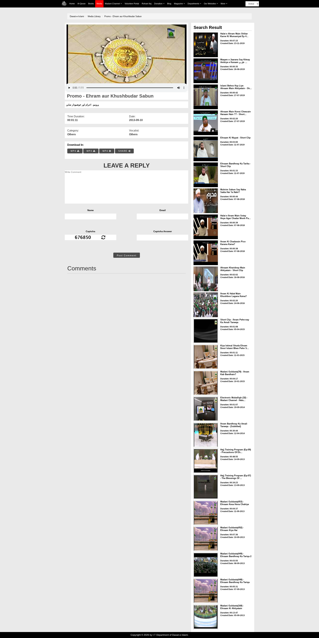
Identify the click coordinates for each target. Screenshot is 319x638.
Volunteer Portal (132, 3)
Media (99, 3)
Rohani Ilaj (147, 3)
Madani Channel (112, 3)
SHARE (123, 151)
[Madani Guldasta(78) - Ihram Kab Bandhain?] (205, 382)
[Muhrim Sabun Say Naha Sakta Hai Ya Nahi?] (205, 200)
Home (72, 3)
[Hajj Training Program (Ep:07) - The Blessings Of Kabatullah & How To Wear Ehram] (205, 486)
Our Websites (210, 3)
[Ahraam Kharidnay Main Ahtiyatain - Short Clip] (205, 278)
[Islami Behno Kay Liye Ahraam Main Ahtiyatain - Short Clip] (205, 96)
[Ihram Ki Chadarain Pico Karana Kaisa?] (205, 252)
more (223, 3)
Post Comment (126, 255)
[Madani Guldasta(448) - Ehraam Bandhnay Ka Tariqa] (205, 590)
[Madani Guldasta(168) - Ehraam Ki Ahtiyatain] (205, 616)
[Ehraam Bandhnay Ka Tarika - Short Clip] (205, 174)
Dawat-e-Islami (77, 16)
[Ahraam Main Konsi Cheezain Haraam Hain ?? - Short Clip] (205, 122)
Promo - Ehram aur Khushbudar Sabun (123, 16)
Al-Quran (81, 3)
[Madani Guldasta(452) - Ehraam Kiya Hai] (205, 538)
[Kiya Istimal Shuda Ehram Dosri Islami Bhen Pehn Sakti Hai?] (205, 356)
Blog (169, 3)
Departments (194, 3)
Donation (158, 3)
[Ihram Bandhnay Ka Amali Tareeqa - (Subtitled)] (205, 434)
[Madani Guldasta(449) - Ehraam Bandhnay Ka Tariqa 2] (205, 564)
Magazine (178, 3)
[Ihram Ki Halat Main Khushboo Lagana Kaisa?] (205, 304)
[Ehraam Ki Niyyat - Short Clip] (205, 148)
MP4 (74, 151)
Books (91, 3)
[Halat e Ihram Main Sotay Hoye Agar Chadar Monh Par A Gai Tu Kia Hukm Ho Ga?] (205, 226)
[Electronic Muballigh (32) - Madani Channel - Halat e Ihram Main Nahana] (205, 408)
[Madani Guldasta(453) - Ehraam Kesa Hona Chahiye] (205, 512)
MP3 (90, 151)
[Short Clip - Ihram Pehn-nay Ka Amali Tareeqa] (205, 330)
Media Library (94, 16)
